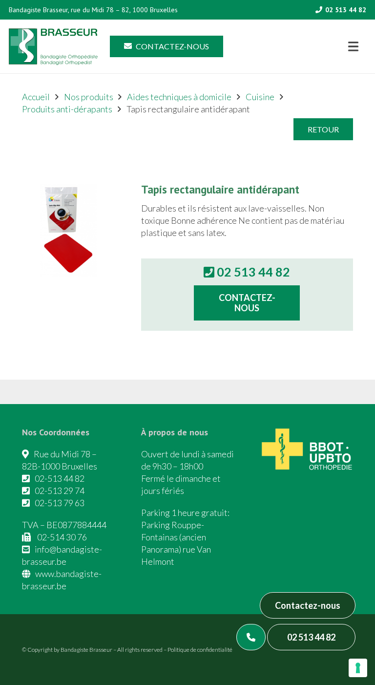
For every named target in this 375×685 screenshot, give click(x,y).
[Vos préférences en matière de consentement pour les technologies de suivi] (358, 668)
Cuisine (260, 96)
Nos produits (88, 96)
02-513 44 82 (59, 478)
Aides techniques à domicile (179, 96)
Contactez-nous (307, 605)
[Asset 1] (53, 46)
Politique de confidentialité (199, 649)
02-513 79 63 (59, 502)
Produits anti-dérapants (67, 109)
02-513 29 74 (59, 490)
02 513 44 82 (311, 637)
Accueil (36, 96)
